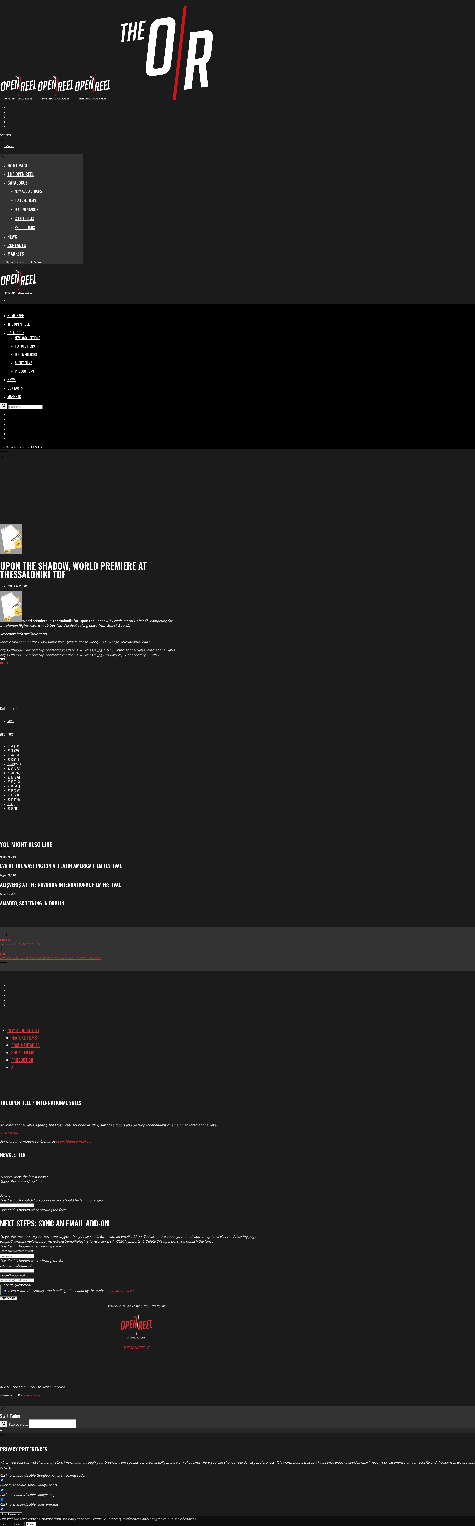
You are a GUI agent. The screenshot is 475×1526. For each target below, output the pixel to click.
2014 (10, 799)
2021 (10, 768)
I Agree (31, 1524)
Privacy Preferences (12, 1524)
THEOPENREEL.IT (136, 1347)
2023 (10, 759)
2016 (10, 790)
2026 (10, 746)
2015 (10, 795)
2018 (10, 782)
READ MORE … (11, 1133)
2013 (10, 804)
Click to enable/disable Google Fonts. (29, 1485)
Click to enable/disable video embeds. (29, 1504)
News (10, 721)
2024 (10, 755)
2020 (10, 773)
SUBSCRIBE (8, 1298)
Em (1, 663)
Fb (5, 663)
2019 (10, 777)
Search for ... (18, 1424)
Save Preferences (11, 1514)
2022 (10, 764)
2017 (10, 786)
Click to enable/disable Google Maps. (29, 1494)
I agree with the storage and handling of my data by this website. (71, 1290)
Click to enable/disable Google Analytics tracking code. (42, 1475)
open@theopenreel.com (74, 1141)
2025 (10, 750)
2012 (10, 808)
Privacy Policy (120, 1290)
